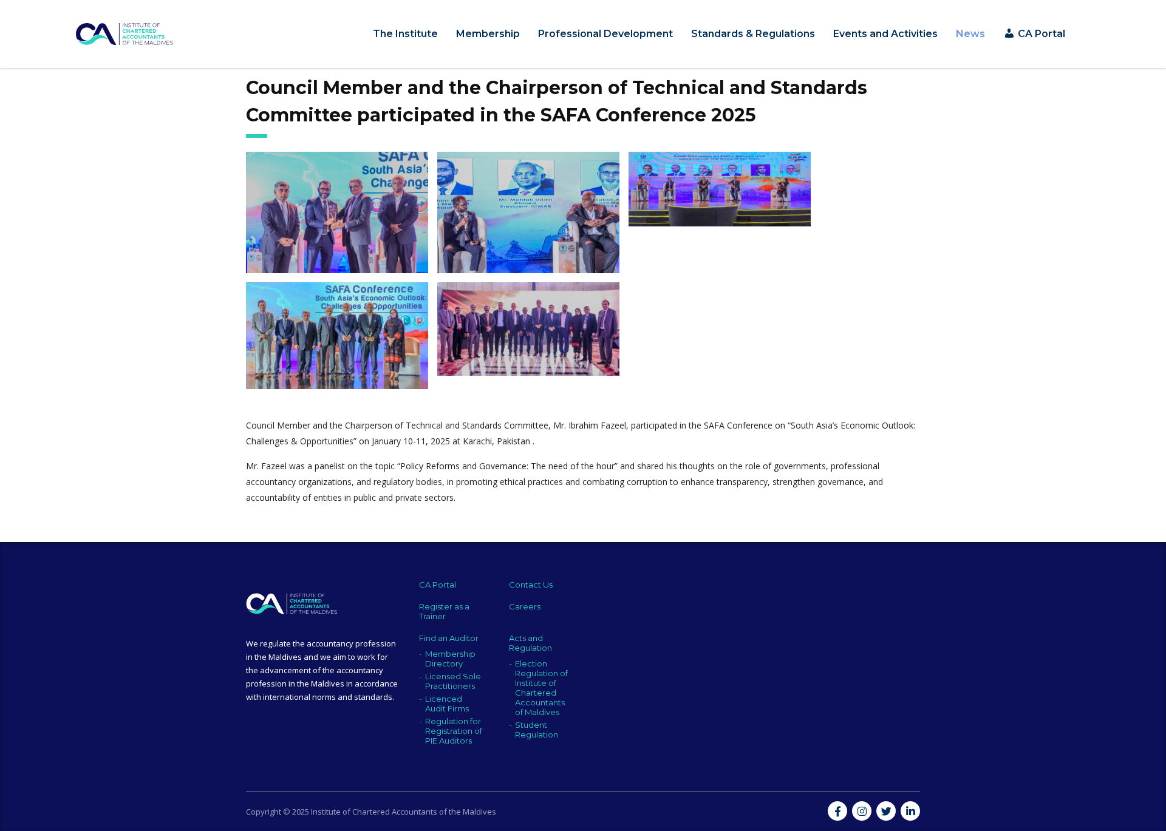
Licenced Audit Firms (447, 703)
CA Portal (437, 584)
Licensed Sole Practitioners (453, 681)
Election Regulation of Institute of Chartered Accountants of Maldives (541, 688)
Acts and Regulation (530, 643)
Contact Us (531, 584)
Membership (488, 33)
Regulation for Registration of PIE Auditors (453, 730)
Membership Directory (450, 658)
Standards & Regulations (753, 33)
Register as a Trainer (444, 611)
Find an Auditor (449, 638)
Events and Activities (885, 33)
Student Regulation (536, 729)
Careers (524, 606)
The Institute (405, 33)
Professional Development (605, 33)
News (970, 33)
